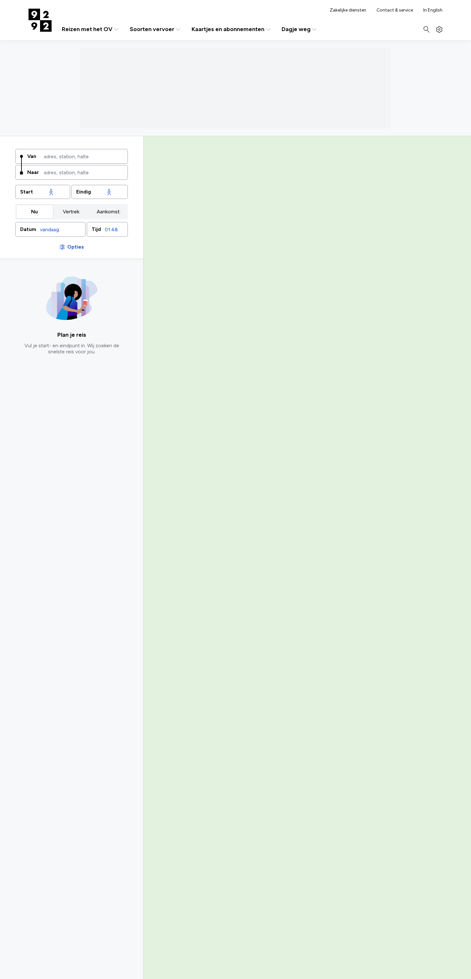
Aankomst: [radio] (108, 212)
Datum (28, 229)
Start (26, 192)
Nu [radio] (34, 212)
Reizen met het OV (87, 29)
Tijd (96, 229)
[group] (71, 211)
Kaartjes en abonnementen (228, 29)
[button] (50, 229)
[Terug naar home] (40, 20)
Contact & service (394, 10)
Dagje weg (296, 29)
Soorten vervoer (152, 29)
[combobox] (83, 156)
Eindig (83, 192)
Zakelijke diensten (348, 10)
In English (432, 10)
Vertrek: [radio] (71, 212)
